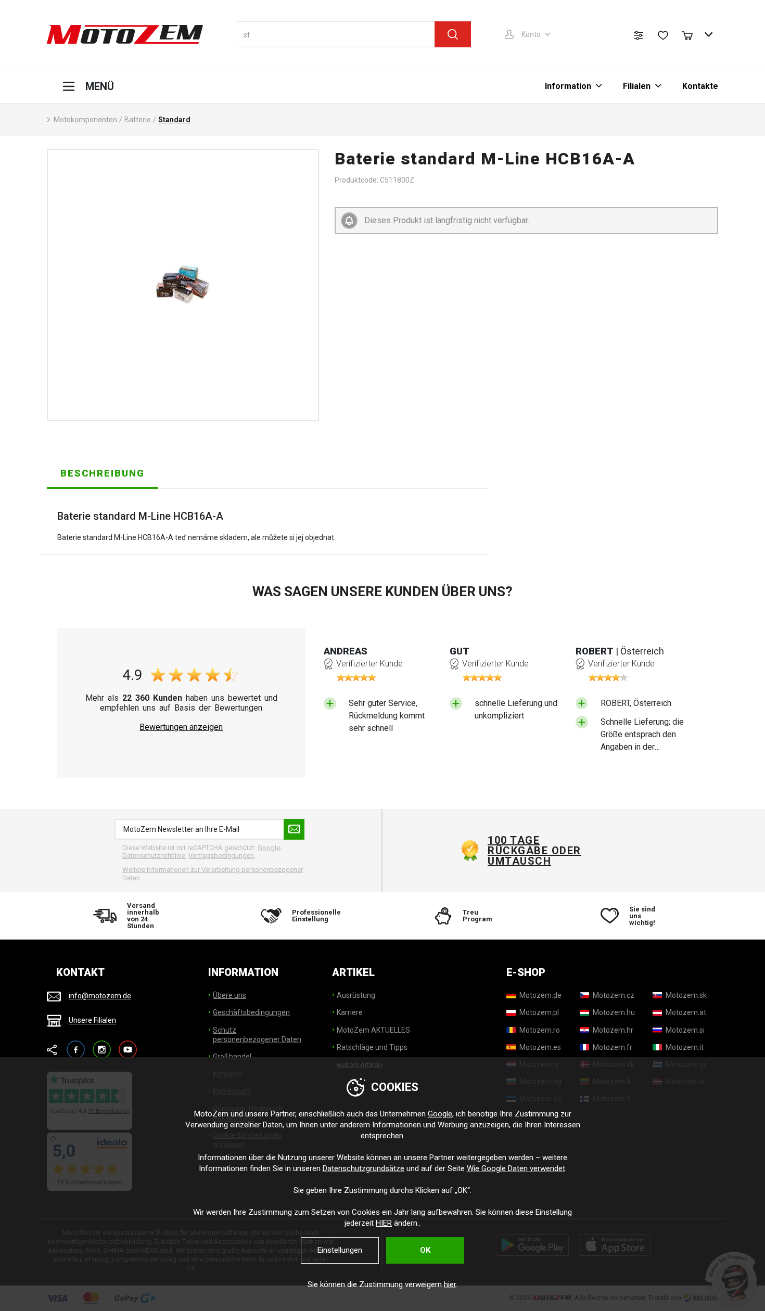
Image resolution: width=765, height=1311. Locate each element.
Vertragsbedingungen (221, 855)
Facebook (76, 1044)
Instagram (102, 1044)
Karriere (350, 1012)
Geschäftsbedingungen (251, 1012)
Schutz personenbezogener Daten (257, 1035)
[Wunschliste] (663, 35)
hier (450, 1284)
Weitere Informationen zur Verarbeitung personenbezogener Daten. (212, 874)
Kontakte (700, 86)
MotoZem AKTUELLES (373, 1030)
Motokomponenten (85, 119)
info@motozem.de (100, 996)
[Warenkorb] (692, 34)
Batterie (137, 119)
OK (425, 1250)
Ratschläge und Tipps (372, 1047)
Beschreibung (102, 473)
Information (568, 86)
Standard (174, 119)
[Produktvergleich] (638, 35)
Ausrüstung (356, 995)
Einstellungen (339, 1250)
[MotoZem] (125, 34)
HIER (384, 1223)
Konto (531, 34)
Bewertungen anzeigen (181, 727)
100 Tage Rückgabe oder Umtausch (534, 850)
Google (440, 1114)
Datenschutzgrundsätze (363, 1168)
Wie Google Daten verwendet (516, 1168)
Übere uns (229, 995)
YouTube (128, 1044)
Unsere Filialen (92, 1021)
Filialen (637, 86)
